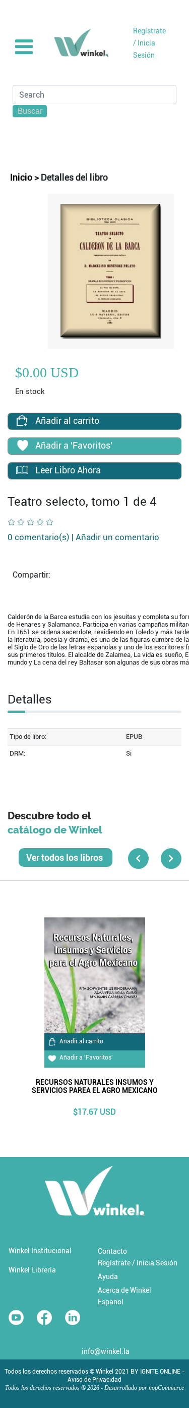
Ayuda (108, 1276)
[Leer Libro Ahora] (22, 470)
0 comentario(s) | (83, 537)
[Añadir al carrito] (22, 420)
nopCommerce (166, 1387)
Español (110, 1302)
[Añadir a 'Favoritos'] (22, 446)
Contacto (112, 1251)
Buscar (30, 111)
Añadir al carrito (81, 1041)
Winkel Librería (32, 1270)
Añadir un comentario (117, 537)
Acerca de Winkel (124, 1290)
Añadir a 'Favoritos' (86, 1057)
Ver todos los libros (65, 857)
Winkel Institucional (40, 1251)
